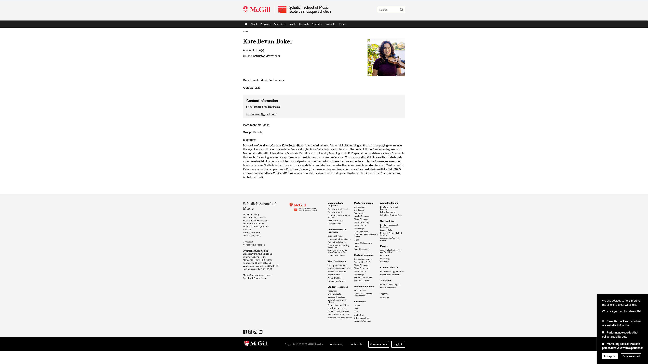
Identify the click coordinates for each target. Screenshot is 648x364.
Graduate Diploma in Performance (363, 295)
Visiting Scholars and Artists (339, 269)
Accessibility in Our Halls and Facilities (390, 251)
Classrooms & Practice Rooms (389, 239)
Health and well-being (337, 308)
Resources (332, 291)
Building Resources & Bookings (389, 226)
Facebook (245, 332)
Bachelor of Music (335, 212)
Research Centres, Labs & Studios (391, 234)
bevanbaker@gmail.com (261, 114)
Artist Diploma (360, 291)
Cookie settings (378, 344)
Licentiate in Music (336, 221)
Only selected (631, 356)
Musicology (359, 229)
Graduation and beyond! (338, 314)
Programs (264, 25)
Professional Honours (337, 272)
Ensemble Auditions (362, 321)
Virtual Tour (385, 298)
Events (342, 25)
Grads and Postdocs (336, 297)
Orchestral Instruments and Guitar (366, 236)
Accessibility (337, 344)
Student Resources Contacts (340, 318)
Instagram (255, 332)
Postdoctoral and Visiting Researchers (338, 246)
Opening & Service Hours (255, 278)
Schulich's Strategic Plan (391, 215)
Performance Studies (363, 278)
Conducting (359, 210)
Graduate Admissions (337, 242)
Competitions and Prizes (338, 305)
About (253, 25)
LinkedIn (261, 332)
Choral (357, 306)
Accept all (610, 356)
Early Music (359, 213)
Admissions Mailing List (390, 284)
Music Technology (362, 222)
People (291, 25)
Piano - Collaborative (363, 243)
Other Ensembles (361, 318)
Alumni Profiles (334, 278)
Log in (397, 344)
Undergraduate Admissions (339, 239)
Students (315, 25)
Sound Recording (361, 249)
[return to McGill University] (256, 344)
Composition (359, 207)
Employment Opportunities (392, 271)
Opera (356, 312)
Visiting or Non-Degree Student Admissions (337, 251)
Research (303, 25)
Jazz (356, 309)
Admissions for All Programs (337, 230)
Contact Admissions (336, 255)
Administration (334, 275)
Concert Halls (386, 230)
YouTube (250, 332)
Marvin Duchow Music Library (337, 301)
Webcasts (384, 262)
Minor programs (334, 224)
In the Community (388, 212)
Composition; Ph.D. (362, 262)
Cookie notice (356, 344)
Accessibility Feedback (254, 245)
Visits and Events (335, 236)
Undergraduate (334, 294)
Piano (356, 246)
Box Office (384, 255)
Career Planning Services (338, 311)
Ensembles (329, 25)
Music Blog (384, 258)
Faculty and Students (337, 265)
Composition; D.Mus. (363, 259)
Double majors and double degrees (339, 217)
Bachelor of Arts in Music (338, 209)
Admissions (278, 25)
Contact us (248, 241)
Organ (356, 240)
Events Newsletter (388, 288)
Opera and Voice (361, 232)
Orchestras (358, 315)
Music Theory (360, 225)
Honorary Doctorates (336, 281)
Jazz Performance (361, 216)
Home (246, 24)
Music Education (361, 219)
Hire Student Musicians (390, 275)
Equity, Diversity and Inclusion (389, 208)
